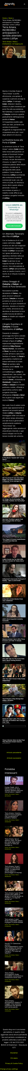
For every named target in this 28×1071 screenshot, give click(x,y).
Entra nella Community (14, 226)
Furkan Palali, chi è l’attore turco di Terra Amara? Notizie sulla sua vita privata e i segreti (14, 789)
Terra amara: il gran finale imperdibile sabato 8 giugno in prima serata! (14, 920)
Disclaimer (14, 1053)
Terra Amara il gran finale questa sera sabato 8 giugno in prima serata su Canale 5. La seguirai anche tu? (14, 896)
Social (6, 794)
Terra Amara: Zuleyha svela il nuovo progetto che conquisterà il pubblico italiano (13, 815)
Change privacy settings (9, 1069)
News (15, 42)
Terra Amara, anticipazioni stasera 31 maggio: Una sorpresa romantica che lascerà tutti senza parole (13, 1004)
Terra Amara (6, 42)
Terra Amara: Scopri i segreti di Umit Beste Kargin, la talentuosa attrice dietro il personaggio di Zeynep (13, 869)
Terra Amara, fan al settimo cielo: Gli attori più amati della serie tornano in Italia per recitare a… (13, 842)
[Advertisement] (14, 75)
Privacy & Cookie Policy (14, 1063)
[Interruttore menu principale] (24, 4)
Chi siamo (14, 1058)
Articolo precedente (14, 752)
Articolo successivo (14, 758)
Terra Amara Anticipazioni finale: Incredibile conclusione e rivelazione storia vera (14, 975)
